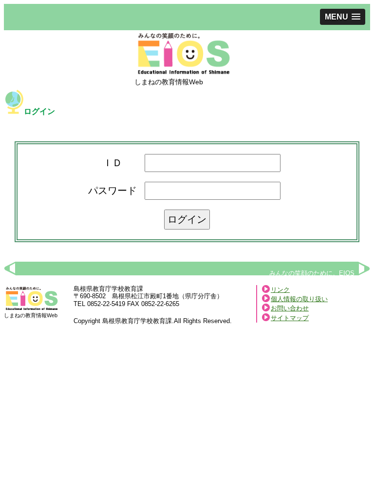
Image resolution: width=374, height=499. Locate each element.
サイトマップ (290, 318)
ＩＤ (112, 162)
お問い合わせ (290, 308)
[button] (342, 17)
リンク (280, 289)
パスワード (112, 190)
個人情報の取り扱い (299, 299)
